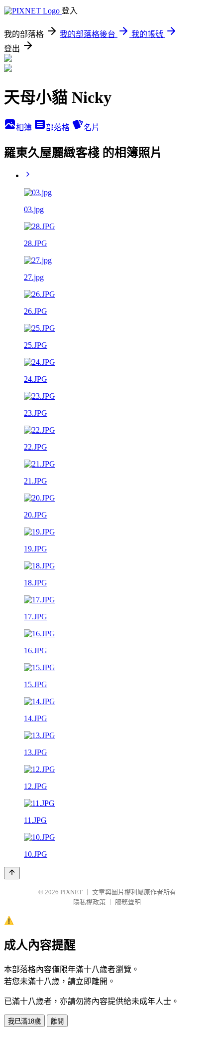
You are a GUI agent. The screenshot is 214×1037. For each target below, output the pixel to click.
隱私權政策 (89, 902)
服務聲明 (128, 902)
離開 (57, 1021)
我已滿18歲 (24, 1021)
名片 (92, 127)
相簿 (25, 127)
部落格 (59, 127)
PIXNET (71, 892)
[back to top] (12, 873)
